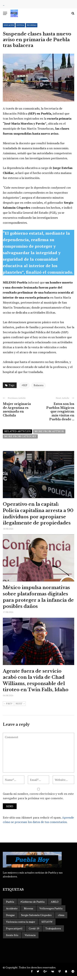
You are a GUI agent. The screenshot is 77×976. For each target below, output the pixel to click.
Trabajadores (53, 928)
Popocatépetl (14, 928)
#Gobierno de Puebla (32, 901)
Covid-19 (34, 928)
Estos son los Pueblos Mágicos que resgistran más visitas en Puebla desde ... (60, 411)
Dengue (10, 915)
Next (19, 703)
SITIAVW (47, 921)
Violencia (30, 935)
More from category (20, 436)
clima (61, 915)
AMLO (54, 901)
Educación (9, 25)
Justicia (20, 25)
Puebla (10, 901)
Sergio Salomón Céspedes (36, 915)
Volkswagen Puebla (50, 908)
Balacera (38, 385)
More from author (49, 431)
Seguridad (31, 25)
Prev (9, 703)
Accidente (12, 908)
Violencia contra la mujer (20, 921)
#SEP (24, 385)
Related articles (17, 431)
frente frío (12, 935)
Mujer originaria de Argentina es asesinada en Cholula (17, 409)
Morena (28, 908)
